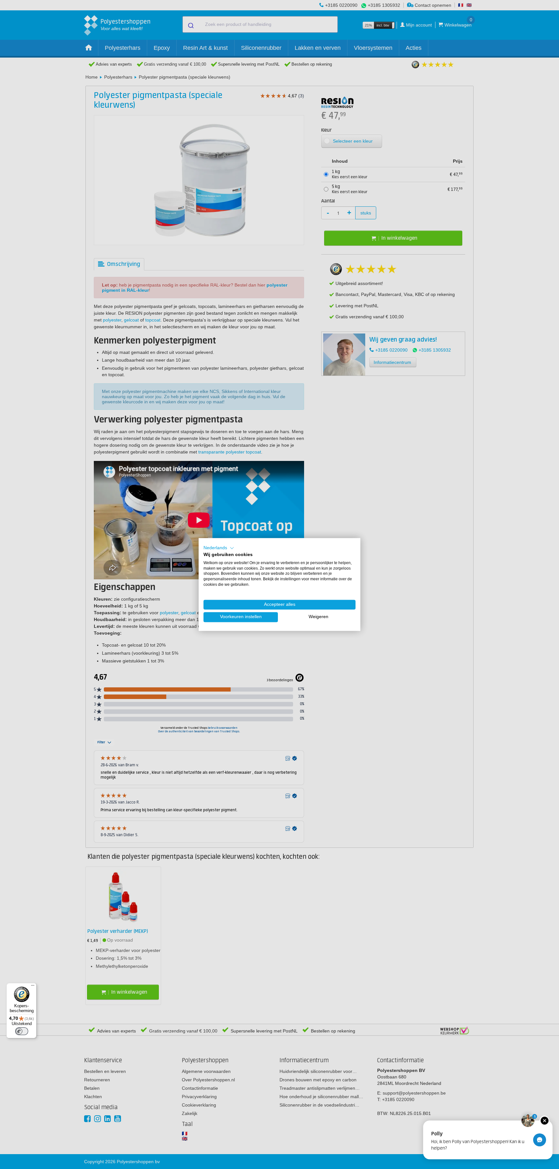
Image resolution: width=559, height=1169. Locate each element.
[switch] (21, 1031)
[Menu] (33, 987)
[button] (218, 548)
